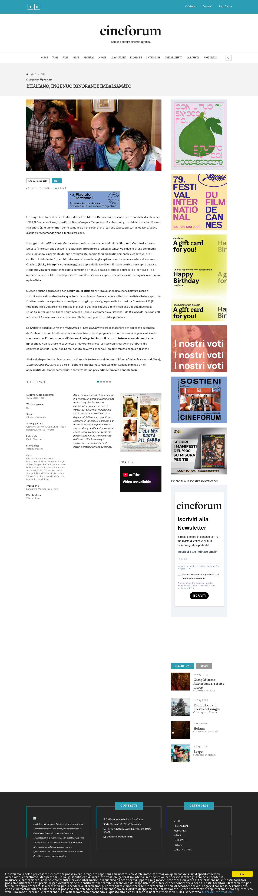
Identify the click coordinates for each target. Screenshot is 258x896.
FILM (65, 57)
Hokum (199, 728)
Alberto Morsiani (206, 755)
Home (33, 74)
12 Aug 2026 (201, 700)
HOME (44, 57)
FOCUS (204, 665)
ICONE (102, 57)
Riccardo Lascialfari (40, 188)
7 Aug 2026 (200, 723)
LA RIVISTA (193, 57)
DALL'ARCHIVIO (173, 57)
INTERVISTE (153, 57)
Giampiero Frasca (206, 712)
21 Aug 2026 (201, 674)
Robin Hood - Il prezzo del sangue (207, 707)
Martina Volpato (205, 690)
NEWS (177, 835)
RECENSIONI (183, 665)
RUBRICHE (136, 57)
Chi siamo (190, 6)
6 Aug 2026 (200, 746)
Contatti (207, 6)
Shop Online (225, 6)
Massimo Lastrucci (207, 731)
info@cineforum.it (123, 836)
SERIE (75, 57)
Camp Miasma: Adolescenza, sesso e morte (209, 683)
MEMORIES (180, 830)
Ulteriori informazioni (217, 892)
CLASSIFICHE (118, 57)
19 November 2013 (38, 181)
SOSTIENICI (210, 57)
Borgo (198, 752)
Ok (242, 874)
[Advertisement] (197, 639)
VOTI (55, 57)
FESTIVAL (89, 57)
